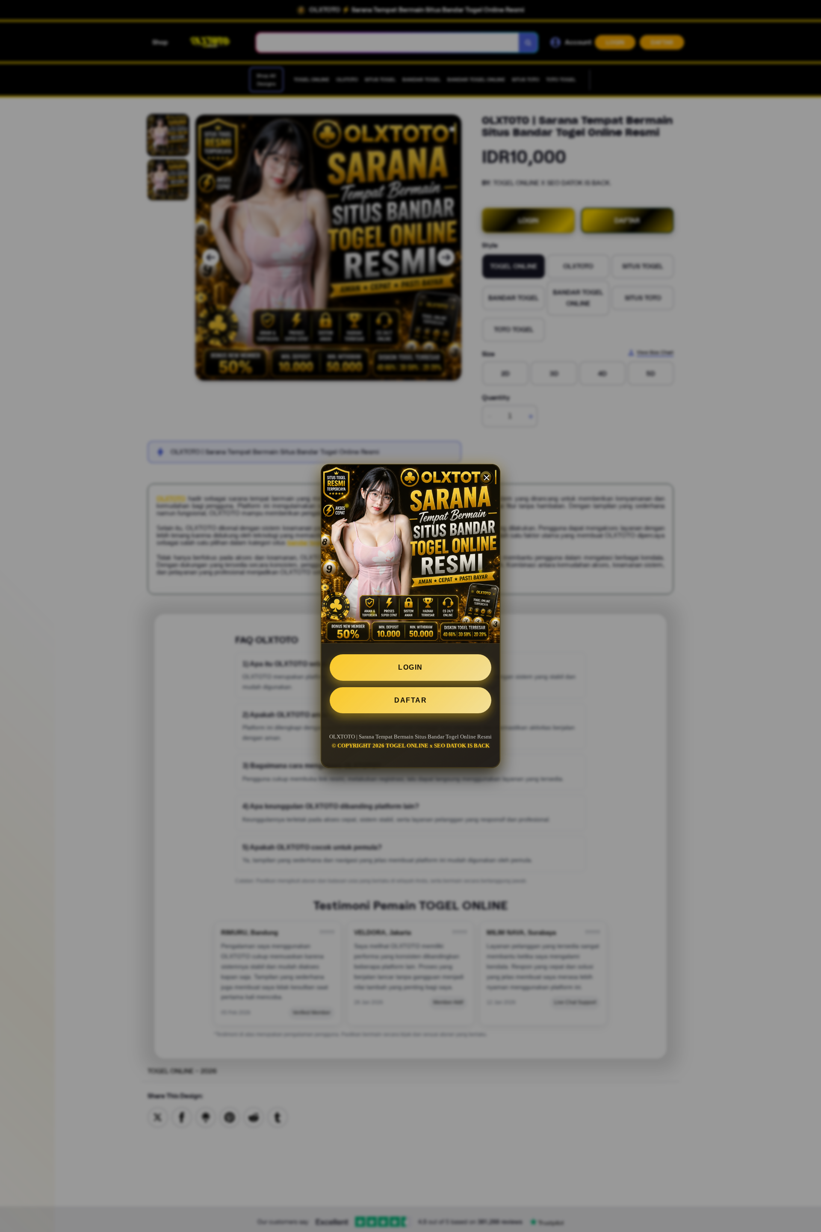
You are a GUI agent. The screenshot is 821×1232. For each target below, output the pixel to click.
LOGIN (410, 667)
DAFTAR (410, 700)
